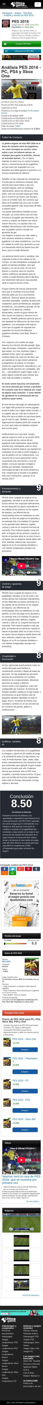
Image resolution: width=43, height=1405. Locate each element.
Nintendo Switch (30, 1333)
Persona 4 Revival (31, 1364)
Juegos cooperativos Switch (7, 1354)
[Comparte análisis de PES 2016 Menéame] (4, 873)
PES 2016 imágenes (30, 1295)
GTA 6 (26, 1370)
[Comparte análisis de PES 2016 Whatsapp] (12, 873)
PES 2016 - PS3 (21, 1100)
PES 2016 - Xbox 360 (24, 1119)
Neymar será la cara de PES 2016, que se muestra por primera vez (21, 1179)
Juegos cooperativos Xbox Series (10, 1363)
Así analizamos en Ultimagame (21, 812)
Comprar (24, 1050)
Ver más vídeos (32, 1201)
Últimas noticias (30, 1331)
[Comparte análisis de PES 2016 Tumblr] (36, 869)
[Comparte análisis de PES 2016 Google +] (20, 869)
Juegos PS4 (28, 1339)
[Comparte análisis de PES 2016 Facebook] (4, 869)
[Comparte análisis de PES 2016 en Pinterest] (28, 869)
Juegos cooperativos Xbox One (10, 1372)
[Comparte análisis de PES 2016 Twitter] (12, 869)
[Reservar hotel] (21, 903)
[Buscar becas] (21, 1313)
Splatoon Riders (30, 1367)
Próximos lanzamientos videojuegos (8, 1334)
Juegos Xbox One (31, 1348)
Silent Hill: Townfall (31, 1361)
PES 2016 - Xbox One (24, 1039)
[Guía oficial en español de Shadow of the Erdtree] (21, 57)
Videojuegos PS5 (30, 1336)
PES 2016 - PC (21, 1080)
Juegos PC (28, 1351)
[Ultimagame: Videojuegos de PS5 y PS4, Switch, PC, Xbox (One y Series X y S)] (19, 5)
